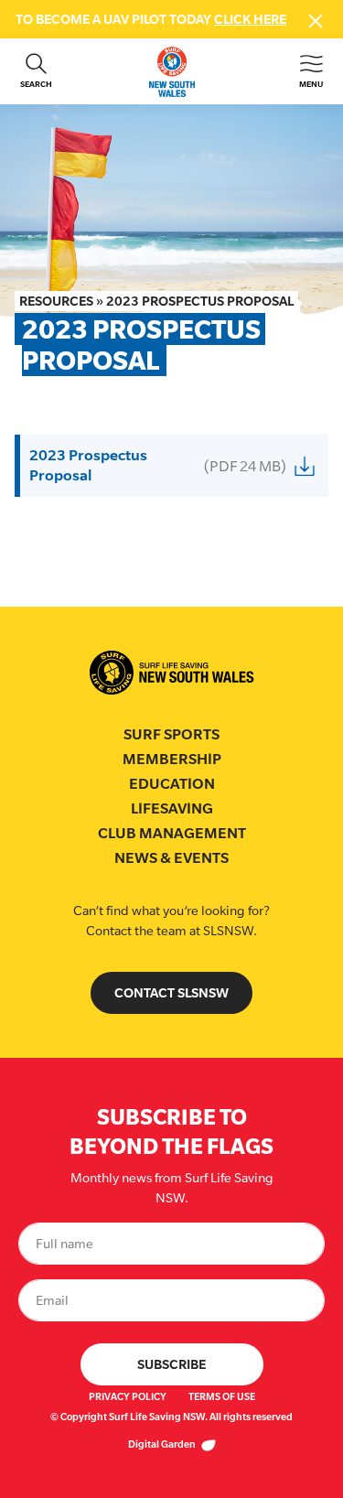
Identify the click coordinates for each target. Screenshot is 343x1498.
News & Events (171, 858)
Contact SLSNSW (171, 992)
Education (172, 783)
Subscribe (171, 1364)
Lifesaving (172, 808)
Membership (172, 759)
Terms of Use (221, 1396)
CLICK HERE (250, 19)
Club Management (172, 833)
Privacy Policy (127, 1396)
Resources (56, 300)
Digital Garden (163, 1444)
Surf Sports (171, 734)
